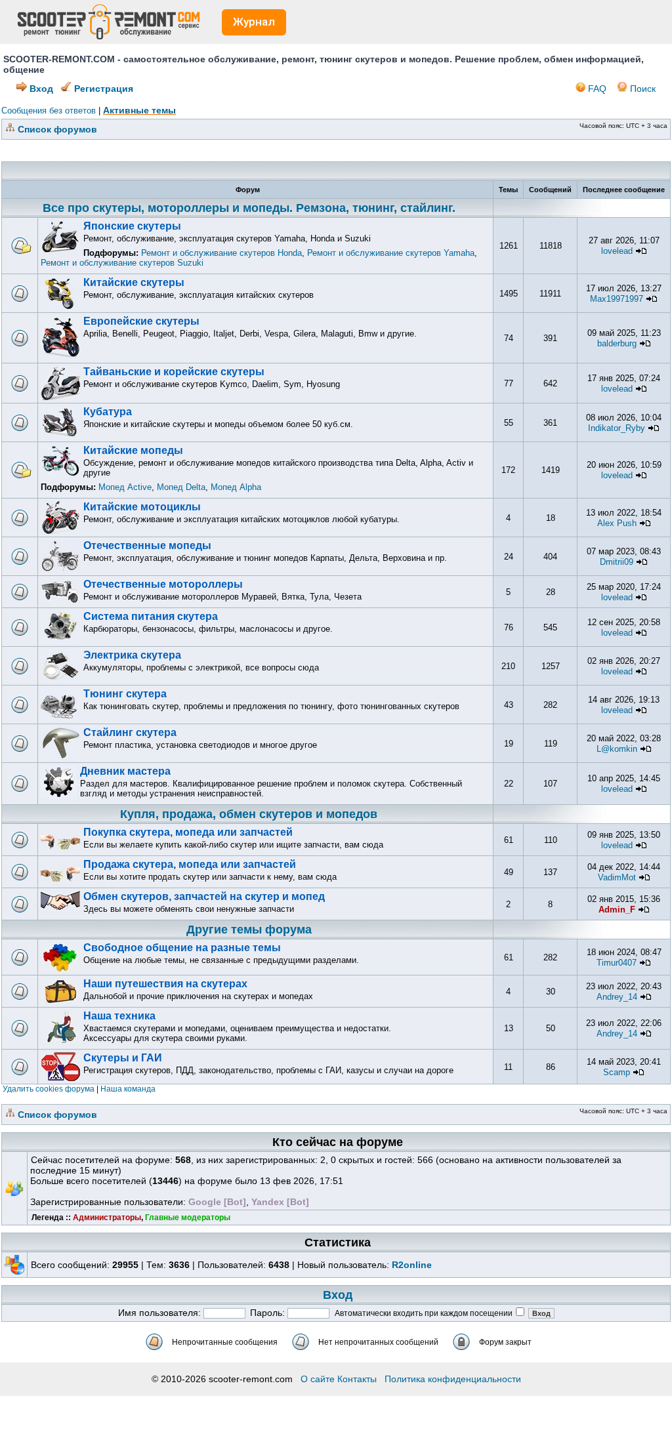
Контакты (357, 1379)
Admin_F (616, 909)
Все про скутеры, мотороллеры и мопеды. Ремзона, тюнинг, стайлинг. (249, 208)
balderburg (617, 343)
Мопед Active (125, 487)
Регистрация (102, 88)
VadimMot (617, 877)
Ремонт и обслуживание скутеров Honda (221, 253)
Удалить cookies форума (48, 1089)
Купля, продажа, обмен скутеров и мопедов (248, 814)
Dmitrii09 (616, 562)
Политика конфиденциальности (453, 1379)
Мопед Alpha (236, 487)
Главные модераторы (187, 1217)
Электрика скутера (132, 655)
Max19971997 (616, 299)
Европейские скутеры (141, 321)
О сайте (318, 1379)
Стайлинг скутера (130, 732)
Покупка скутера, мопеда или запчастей (188, 832)
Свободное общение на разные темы (182, 947)
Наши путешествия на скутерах (165, 983)
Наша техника (119, 1015)
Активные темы (139, 110)
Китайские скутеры (133, 282)
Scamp (616, 1072)
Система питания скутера (150, 616)
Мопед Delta (181, 487)
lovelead (617, 251)
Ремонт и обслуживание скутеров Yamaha (390, 253)
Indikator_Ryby (616, 428)
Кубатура (107, 411)
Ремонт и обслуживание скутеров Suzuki (122, 263)
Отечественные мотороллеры (163, 584)
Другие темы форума (249, 929)
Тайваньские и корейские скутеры (173, 371)
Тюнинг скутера (125, 693)
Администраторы (107, 1217)
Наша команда (128, 1089)
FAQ (595, 88)
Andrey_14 (617, 997)
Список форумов (57, 129)
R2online (412, 1265)
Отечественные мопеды (147, 545)
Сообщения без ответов (48, 110)
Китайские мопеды (133, 450)
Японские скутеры (132, 226)
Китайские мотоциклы (142, 506)
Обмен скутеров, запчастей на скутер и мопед (204, 896)
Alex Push (617, 523)
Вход (40, 88)
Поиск (641, 88)
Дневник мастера (125, 771)
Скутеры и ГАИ (122, 1057)
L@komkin (617, 749)
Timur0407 (617, 963)
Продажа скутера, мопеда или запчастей (189, 864)
